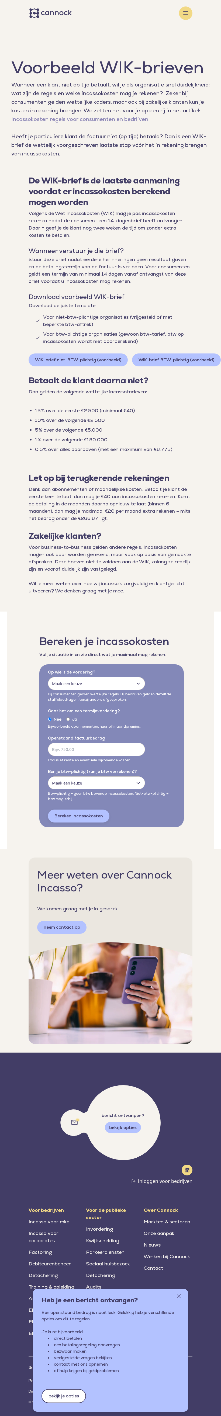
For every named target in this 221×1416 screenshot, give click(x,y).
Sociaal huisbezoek (108, 1264)
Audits (93, 1287)
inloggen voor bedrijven (165, 1181)
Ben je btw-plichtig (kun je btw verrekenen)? (92, 771)
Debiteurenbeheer (50, 1264)
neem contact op (62, 927)
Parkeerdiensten (105, 1252)
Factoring (40, 1252)
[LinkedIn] (187, 1170)
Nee (57, 719)
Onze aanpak (159, 1233)
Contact (153, 1268)
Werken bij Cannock (167, 1256)
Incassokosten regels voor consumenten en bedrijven (79, 119)
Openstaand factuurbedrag (76, 738)
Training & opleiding (51, 1287)
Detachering (43, 1275)
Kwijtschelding (102, 1240)
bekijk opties (123, 1127)
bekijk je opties (64, 1396)
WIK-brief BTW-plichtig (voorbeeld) (176, 360)
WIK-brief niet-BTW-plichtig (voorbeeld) (78, 360)
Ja (74, 719)
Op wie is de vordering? (71, 672)
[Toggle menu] (185, 13)
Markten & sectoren (167, 1222)
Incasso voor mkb (49, 1222)
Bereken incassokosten (78, 816)
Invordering (99, 1229)
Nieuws (152, 1245)
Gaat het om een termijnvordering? (84, 710)
